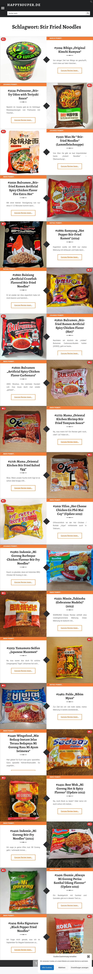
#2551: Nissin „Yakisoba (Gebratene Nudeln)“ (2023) (69, 602)
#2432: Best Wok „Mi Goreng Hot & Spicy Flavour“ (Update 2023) (70, 788)
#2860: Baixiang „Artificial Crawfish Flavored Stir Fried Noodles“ (23, 281)
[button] (88, 956)
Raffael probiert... (55, 223)
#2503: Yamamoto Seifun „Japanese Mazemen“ (23, 650)
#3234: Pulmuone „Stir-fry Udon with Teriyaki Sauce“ (23, 94)
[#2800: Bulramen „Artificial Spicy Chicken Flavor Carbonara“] (69, 361)
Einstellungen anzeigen (79, 968)
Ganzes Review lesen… (71, 70)
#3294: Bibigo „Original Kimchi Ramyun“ (69, 50)
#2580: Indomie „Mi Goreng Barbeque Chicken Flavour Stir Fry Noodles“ (23, 558)
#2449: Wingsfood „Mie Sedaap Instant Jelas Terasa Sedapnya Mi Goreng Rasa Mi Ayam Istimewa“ (23, 743)
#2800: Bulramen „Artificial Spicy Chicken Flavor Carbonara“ (23, 371)
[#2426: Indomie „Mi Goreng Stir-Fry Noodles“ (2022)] (69, 823)
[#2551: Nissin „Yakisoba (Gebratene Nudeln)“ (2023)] (23, 592)
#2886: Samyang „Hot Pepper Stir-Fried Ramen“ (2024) (69, 234)
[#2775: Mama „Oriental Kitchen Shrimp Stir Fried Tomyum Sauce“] (23, 407)
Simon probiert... (8, 177)
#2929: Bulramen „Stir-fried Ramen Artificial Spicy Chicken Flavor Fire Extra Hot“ (23, 188)
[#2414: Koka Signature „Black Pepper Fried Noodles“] (69, 915)
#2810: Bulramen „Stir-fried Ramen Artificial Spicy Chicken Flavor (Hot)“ (69, 326)
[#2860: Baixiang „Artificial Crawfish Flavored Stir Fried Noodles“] (69, 269)
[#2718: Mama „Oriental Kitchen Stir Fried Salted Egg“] (69, 453)
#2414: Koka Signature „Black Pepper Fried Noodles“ (23, 927)
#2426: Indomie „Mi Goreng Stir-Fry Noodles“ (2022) (23, 835)
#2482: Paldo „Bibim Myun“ (69, 696)
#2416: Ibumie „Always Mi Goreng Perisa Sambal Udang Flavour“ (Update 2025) (70, 881)
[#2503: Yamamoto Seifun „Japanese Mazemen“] (69, 638)
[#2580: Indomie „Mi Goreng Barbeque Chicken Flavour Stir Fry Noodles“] (69, 546)
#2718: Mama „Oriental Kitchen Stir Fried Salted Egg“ (23, 465)
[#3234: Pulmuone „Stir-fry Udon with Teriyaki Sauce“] (69, 84)
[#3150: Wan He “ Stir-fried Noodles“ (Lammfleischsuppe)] (23, 130)
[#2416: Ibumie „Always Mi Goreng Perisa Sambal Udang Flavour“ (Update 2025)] (23, 869)
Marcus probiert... (55, 38)
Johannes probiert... (9, 84)
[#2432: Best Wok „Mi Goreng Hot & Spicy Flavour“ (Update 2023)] (23, 777)
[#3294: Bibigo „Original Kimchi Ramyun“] (23, 38)
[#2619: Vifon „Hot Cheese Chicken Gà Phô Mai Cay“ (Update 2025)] (23, 500)
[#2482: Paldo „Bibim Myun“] (23, 684)
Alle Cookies (47, 968)
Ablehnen (61, 968)
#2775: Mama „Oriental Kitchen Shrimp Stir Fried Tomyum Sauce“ (70, 419)
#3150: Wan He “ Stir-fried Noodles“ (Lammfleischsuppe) (70, 141)
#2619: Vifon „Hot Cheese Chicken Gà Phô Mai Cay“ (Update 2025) (69, 510)
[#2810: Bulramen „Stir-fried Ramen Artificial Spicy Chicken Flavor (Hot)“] (23, 315)
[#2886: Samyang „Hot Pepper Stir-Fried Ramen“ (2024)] (23, 223)
